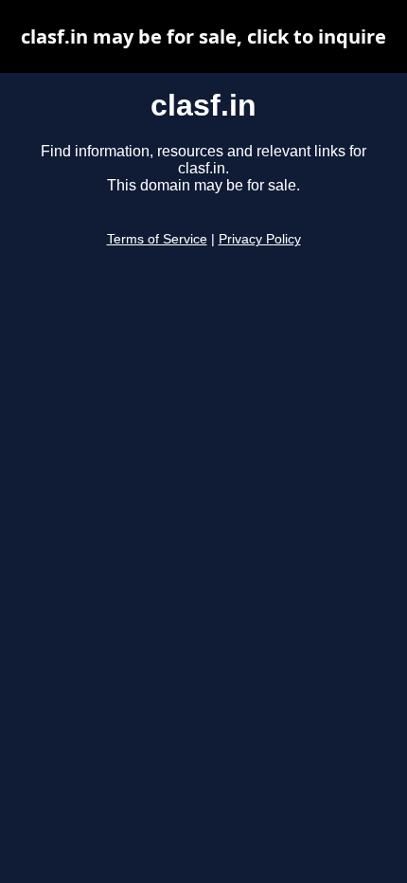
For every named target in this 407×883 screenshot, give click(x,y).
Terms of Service (157, 239)
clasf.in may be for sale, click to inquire (203, 36)
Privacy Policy (260, 239)
